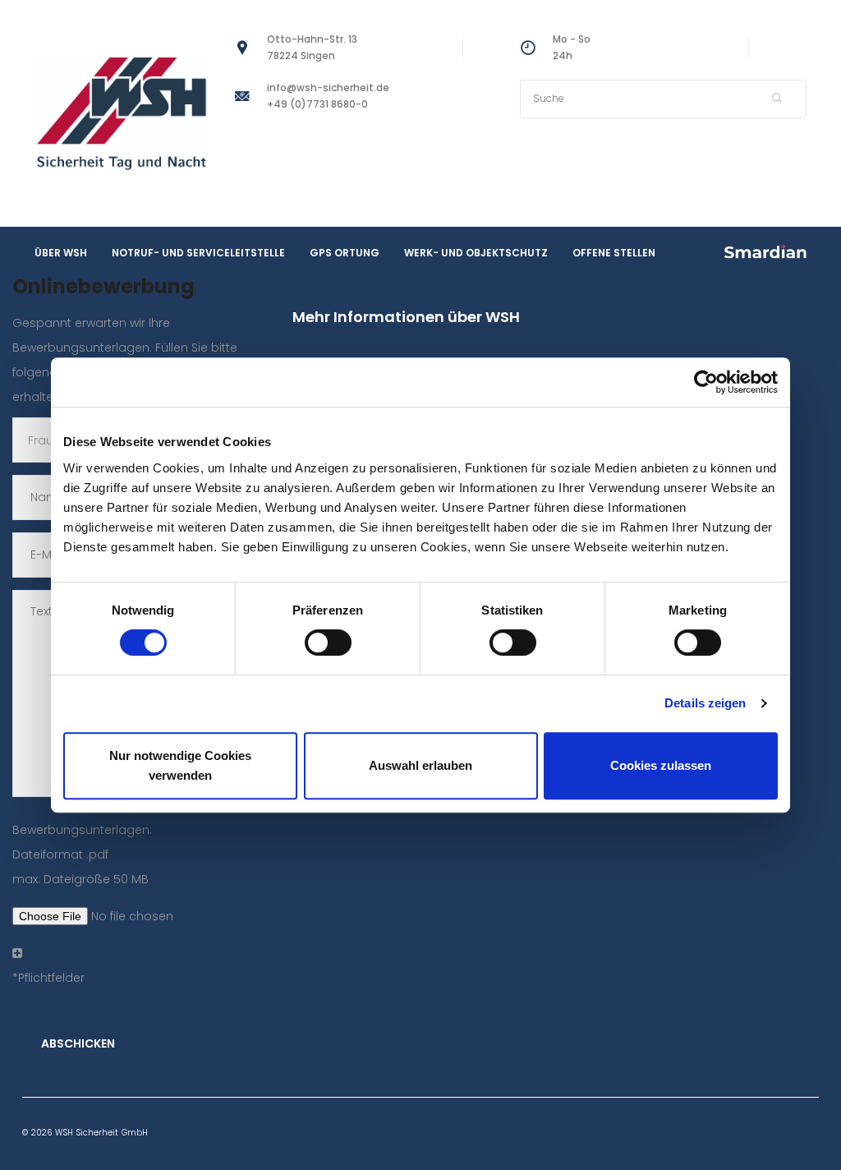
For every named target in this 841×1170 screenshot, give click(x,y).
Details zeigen (705, 703)
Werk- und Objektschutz (476, 253)
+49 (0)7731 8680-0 (317, 104)
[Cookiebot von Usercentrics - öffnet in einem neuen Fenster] (706, 382)
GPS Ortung (344, 253)
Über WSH (60, 253)
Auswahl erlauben (420, 765)
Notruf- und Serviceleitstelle (198, 253)
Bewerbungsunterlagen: (82, 854)
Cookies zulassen (660, 765)
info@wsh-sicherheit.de (328, 87)
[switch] (328, 642)
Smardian (765, 251)
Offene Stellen (613, 253)
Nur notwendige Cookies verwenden (180, 765)
